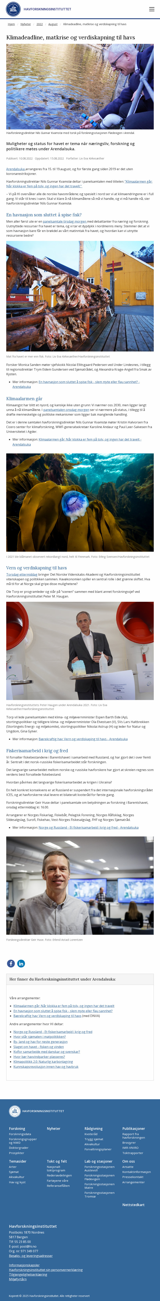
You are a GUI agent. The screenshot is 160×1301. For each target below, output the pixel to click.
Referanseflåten (58, 1186)
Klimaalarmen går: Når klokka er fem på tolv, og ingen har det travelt (63, 1006)
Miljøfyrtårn (18, 1279)
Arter (13, 1167)
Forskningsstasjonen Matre (99, 1185)
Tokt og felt (57, 1161)
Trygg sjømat (93, 1139)
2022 (39, 24)
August (53, 24)
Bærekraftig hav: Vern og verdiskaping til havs (47, 1016)
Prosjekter (16, 1153)
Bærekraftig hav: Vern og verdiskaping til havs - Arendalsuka (83, 739)
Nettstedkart (133, 1204)
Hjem (11, 24)
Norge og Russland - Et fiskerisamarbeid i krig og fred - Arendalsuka (89, 827)
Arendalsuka (15, 169)
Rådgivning (93, 1128)
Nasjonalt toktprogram (56, 1168)
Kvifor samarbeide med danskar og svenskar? (46, 1052)
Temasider (17, 1161)
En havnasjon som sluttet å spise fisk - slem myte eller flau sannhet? (63, 1011)
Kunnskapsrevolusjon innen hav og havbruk (45, 1067)
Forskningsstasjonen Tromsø (99, 1194)
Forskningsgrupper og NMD (23, 1140)
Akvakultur (92, 1144)
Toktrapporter (132, 1153)
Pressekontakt (132, 1177)
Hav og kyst (17, 1182)
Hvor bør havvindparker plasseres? (39, 1057)
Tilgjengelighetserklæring (28, 1274)
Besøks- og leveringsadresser (31, 1256)
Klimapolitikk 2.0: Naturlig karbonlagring (43, 1061)
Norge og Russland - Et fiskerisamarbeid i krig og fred (52, 1032)
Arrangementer (133, 1182)
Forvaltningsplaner (98, 1149)
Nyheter (25, 24)
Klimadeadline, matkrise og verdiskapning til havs (94, 24)
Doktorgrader (18, 1148)
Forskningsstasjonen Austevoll (99, 1168)
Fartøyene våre (57, 1180)
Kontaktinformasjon (136, 1172)
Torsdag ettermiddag (21, 574)
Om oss (128, 1161)
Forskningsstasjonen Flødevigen (99, 1177)
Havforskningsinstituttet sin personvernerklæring (46, 1270)
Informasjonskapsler (24, 1265)
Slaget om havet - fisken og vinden (38, 1047)
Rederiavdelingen (59, 1175)
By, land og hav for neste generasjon (40, 1042)
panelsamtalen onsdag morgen (66, 410)
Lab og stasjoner (98, 1161)
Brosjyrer (129, 1142)
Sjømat (14, 1172)
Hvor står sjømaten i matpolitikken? (39, 1037)
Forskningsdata (20, 1134)
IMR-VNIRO (130, 1148)
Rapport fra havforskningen (133, 1135)
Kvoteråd (90, 1134)
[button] (151, 9)
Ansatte (127, 1167)
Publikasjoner (133, 1128)
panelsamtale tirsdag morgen (65, 221)
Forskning (17, 1128)
